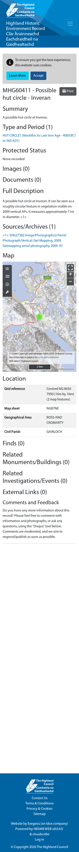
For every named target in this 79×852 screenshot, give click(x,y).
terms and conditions (48, 357)
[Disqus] (39, 602)
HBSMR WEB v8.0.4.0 (49, 829)
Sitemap (40, 814)
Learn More (17, 76)
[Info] (7, 285)
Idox (49, 824)
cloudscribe (40, 834)
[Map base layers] (7, 277)
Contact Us (39, 798)
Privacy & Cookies (39, 809)
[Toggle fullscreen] (70, 267)
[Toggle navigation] (70, 23)
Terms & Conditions (39, 803)
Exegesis (34, 824)
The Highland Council (52, 847)
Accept (38, 76)
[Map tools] (7, 292)
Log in (39, 839)
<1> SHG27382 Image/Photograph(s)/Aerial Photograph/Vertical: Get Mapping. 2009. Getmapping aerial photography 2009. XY (34, 241)
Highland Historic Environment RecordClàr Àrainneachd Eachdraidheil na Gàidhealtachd (25, 34)
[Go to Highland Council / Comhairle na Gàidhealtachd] (20, 9)
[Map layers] (7, 269)
